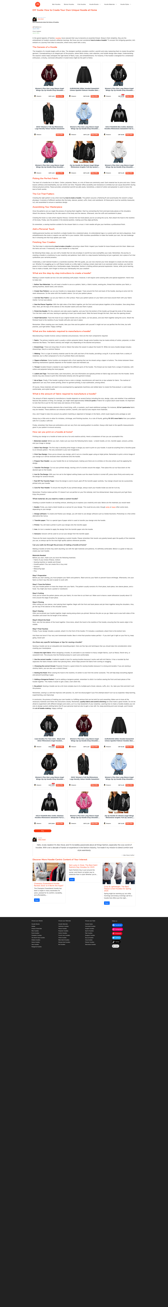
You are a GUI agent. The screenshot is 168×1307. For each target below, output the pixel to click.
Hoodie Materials (109, 4)
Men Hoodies (56, 4)
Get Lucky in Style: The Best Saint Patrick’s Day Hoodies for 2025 (83, 866)
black (114, 507)
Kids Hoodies (82, 4)
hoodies (58, 38)
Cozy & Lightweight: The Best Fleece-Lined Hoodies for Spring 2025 (117, 889)
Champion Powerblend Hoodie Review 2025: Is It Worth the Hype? (48, 884)
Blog (42, 831)
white (108, 507)
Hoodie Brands (94, 4)
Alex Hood (41, 19)
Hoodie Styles (124, 4)
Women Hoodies (69, 4)
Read (36, 900)
